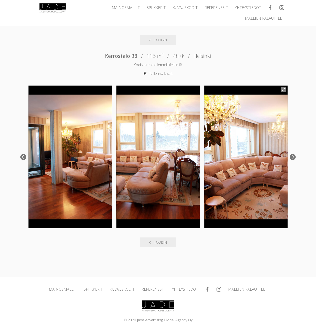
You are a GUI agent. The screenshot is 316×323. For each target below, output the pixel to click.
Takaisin (160, 40)
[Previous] (23, 157)
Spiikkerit (156, 7)
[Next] (293, 157)
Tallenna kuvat (161, 73)
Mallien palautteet (264, 18)
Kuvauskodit (185, 7)
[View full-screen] (283, 89)
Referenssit (216, 7)
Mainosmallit (126, 7)
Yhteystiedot (248, 7)
